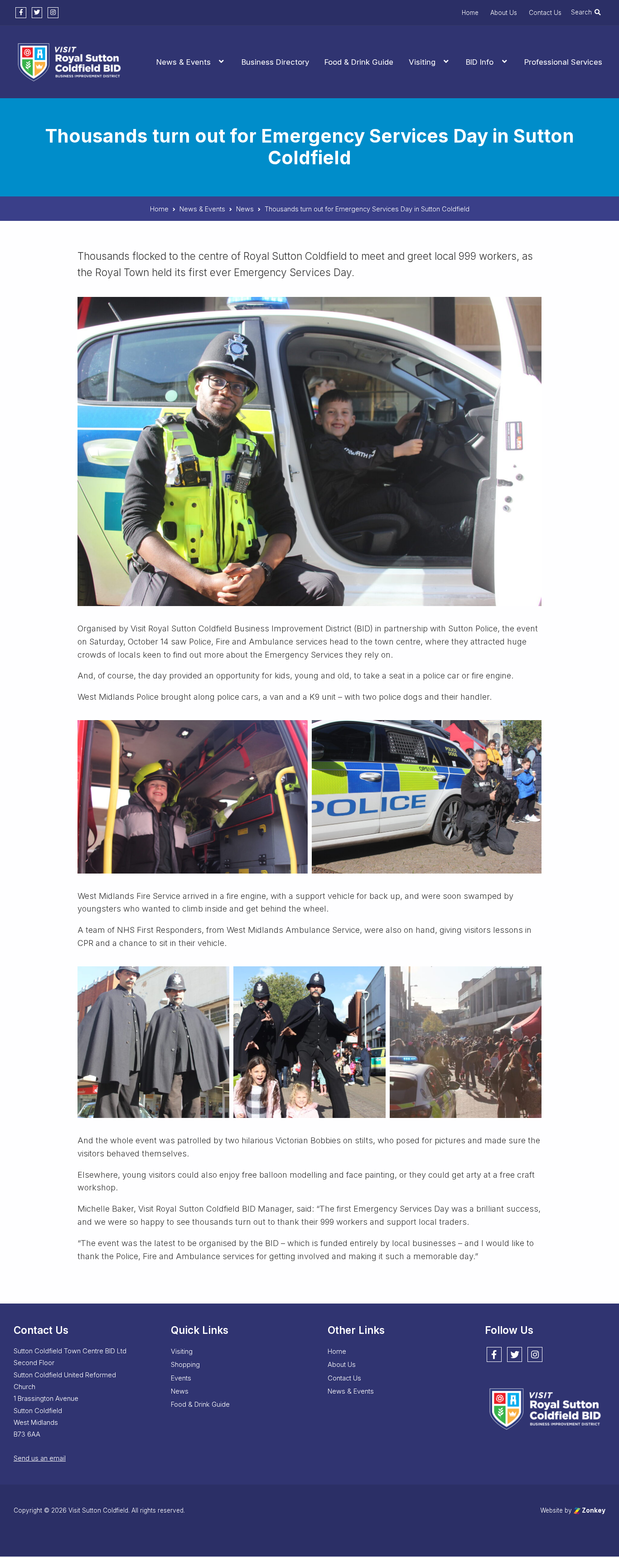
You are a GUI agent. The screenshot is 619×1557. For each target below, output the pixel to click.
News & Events (183, 62)
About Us (503, 12)
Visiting (422, 62)
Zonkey (592, 1510)
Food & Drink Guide (358, 62)
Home (470, 12)
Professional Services (563, 62)
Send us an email (40, 1458)
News (180, 1391)
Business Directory (275, 62)
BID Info (479, 62)
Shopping (185, 1365)
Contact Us (545, 12)
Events (181, 1378)
